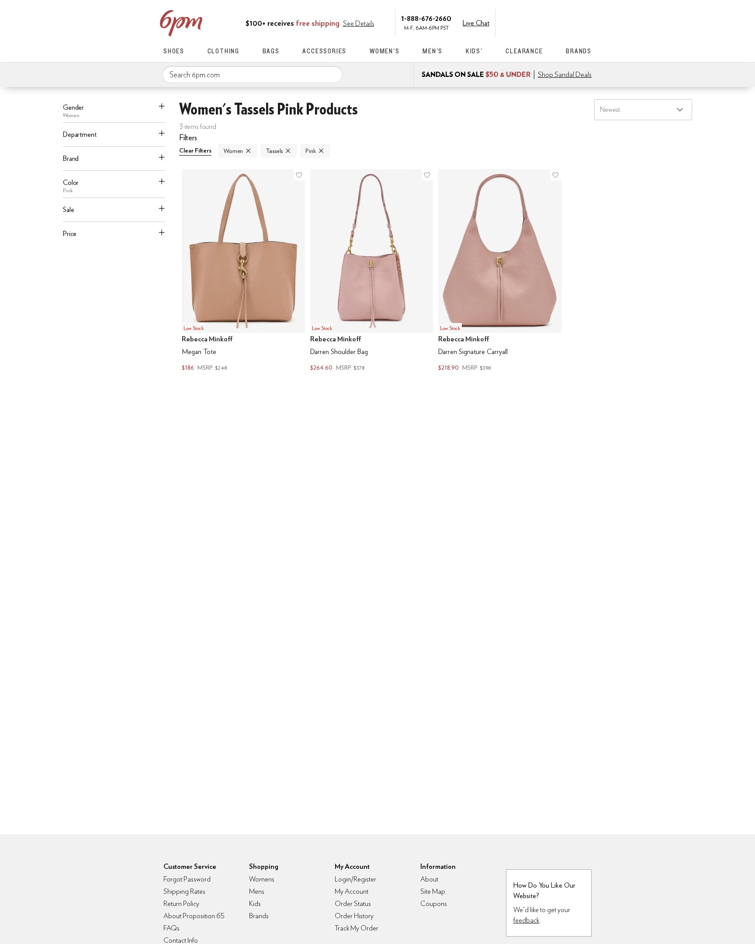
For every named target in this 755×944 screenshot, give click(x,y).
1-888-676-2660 (426, 18)
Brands (579, 51)
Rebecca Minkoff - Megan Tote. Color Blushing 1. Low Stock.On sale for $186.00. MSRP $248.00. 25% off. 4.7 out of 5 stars (243, 271)
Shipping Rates (184, 891)
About (429, 879)
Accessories (324, 51)
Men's (433, 51)
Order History (354, 916)
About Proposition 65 (194, 916)
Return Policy (181, 903)
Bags (271, 51)
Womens (261, 879)
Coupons (433, 903)
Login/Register (355, 879)
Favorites (568, 22)
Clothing (223, 51)
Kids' (474, 51)
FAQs (171, 928)
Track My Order (356, 928)
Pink (310, 150)
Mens (256, 891)
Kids (255, 903)
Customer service (550, 22)
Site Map (432, 891)
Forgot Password (187, 879)
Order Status (353, 903)
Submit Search (332, 74)
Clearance (524, 51)
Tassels (274, 150)
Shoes (173, 51)
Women (233, 150)
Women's (385, 51)
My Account (532, 22)
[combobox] (253, 74)
